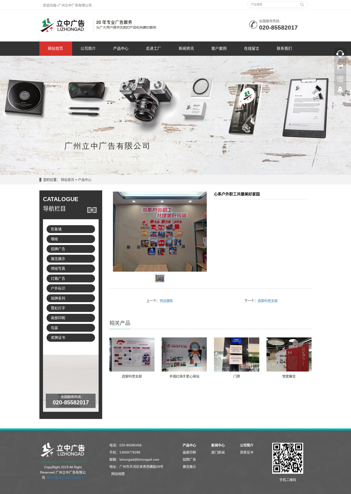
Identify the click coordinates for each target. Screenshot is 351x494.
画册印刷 (58, 318)
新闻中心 (218, 445)
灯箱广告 (58, 278)
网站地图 (118, 474)
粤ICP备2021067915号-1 (65, 477)
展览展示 (58, 259)
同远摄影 (166, 301)
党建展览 (289, 376)
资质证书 (246, 452)
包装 (54, 328)
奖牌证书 (58, 338)
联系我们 (284, 48)
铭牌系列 (58, 298)
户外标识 (58, 288)
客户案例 (219, 48)
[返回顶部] (340, 91)
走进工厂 (153, 48)
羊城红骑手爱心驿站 (184, 376)
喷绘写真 (58, 268)
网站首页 (55, 48)
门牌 (236, 376)
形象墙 (56, 229)
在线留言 (251, 48)
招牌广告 (58, 249)
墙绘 (54, 239)
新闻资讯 (186, 48)
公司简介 (88, 48)
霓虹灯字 (58, 308)
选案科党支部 (268, 301)
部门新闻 (218, 452)
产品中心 (120, 48)
